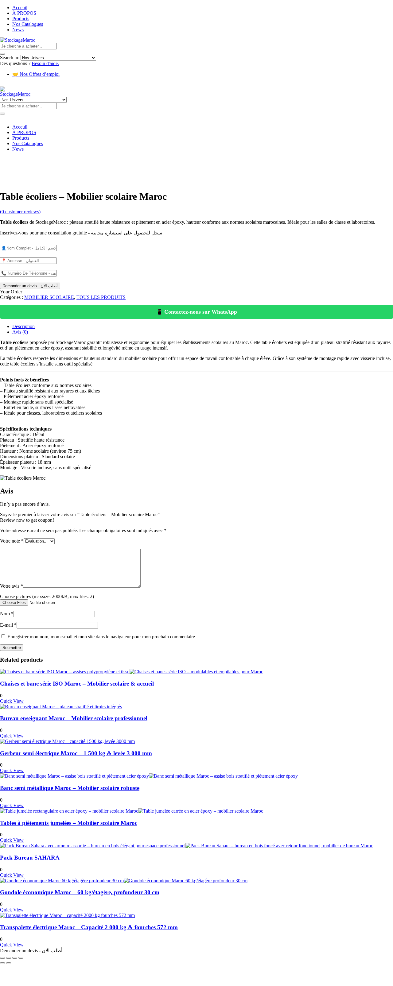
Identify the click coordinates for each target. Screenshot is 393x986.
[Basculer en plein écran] (8, 958)
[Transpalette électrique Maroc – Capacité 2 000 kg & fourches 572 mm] (67, 915)
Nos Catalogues (27, 24)
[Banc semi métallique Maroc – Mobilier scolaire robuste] (149, 776)
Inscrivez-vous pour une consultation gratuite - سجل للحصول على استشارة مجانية (81, 232)
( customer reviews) (20, 211)
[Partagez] (14, 958)
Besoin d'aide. (45, 63)
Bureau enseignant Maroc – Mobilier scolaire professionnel (73, 718)
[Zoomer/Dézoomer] (2, 958)
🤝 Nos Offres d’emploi (36, 74)
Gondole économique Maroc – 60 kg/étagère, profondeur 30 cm (79, 892)
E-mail (8, 625)
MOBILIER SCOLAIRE (49, 297)
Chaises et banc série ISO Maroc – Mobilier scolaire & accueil (77, 683)
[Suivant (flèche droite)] (8, 963)
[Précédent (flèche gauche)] (2, 963)
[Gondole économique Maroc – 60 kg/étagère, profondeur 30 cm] (123, 880)
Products (20, 18)
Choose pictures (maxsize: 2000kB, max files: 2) (47, 596)
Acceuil (19, 7)
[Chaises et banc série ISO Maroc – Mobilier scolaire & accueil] (131, 671)
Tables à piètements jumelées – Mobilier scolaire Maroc (68, 823)
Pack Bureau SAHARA (30, 857)
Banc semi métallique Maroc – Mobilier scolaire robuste (69, 788)
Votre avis (11, 586)
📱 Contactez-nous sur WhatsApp (196, 312)
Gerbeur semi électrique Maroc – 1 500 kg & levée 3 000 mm (76, 753)
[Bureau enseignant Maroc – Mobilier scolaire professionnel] (61, 706)
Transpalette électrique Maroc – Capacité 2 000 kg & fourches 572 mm (89, 927)
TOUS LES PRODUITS (101, 297)
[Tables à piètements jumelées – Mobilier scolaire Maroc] (131, 811)
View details (12, 181)
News (18, 29)
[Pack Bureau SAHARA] (186, 845)
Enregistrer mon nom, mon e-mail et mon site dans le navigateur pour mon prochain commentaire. (101, 636)
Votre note (12, 540)
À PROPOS (24, 13)
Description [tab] (23, 326)
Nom (7, 613)
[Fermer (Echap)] (20, 958)
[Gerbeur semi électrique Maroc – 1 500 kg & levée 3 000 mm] (67, 741)
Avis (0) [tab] (20, 331)
